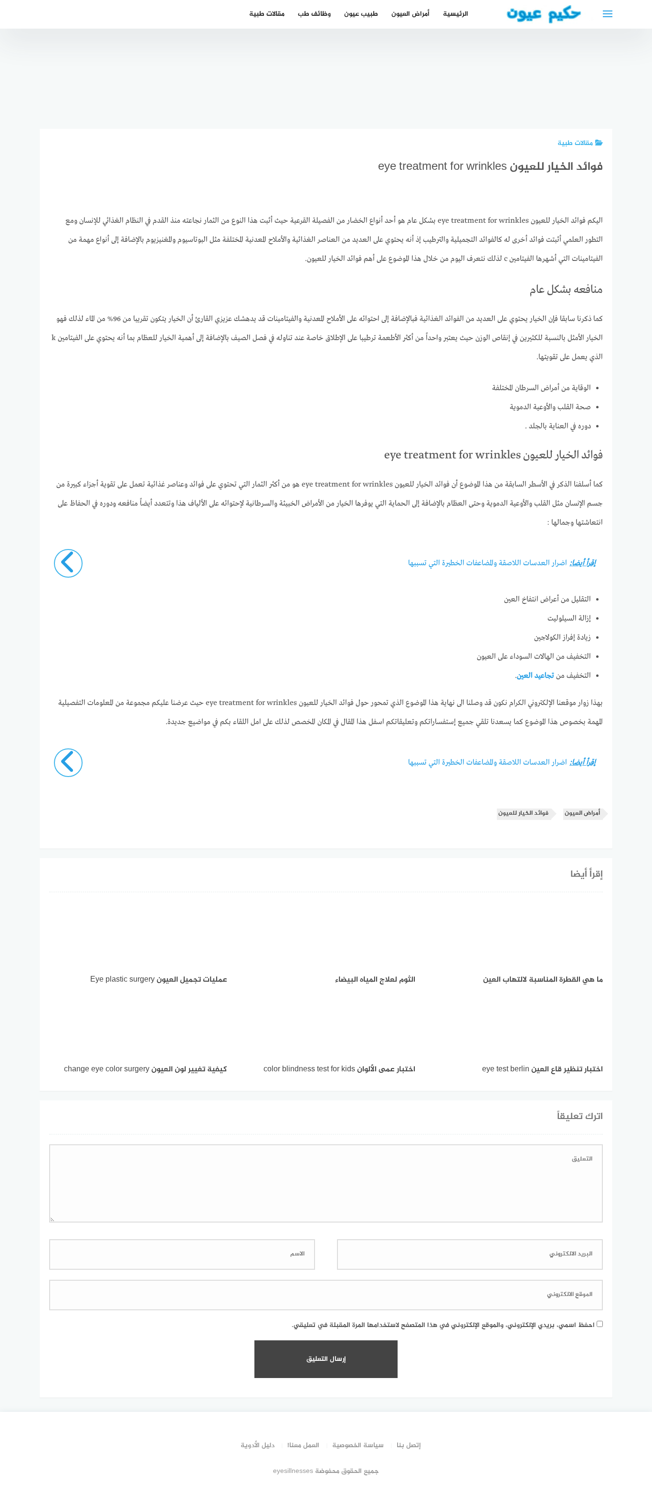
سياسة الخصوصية (358, 1445)
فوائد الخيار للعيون (523, 814)
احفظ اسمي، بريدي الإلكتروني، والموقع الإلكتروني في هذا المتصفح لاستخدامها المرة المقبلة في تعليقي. (443, 1325)
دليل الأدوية (257, 1445)
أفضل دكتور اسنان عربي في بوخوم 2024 (481, 89)
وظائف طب (314, 14)
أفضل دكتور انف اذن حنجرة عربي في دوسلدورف (375, 83)
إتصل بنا (409, 1445)
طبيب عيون (361, 14)
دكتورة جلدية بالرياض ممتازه (535, 94)
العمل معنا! (303, 1445)
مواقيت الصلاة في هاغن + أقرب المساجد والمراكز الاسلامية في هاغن (588, 73)
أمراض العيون (410, 14)
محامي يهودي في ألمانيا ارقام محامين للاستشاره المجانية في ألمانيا (428, 73)
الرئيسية (455, 14)
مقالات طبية (266, 14)
